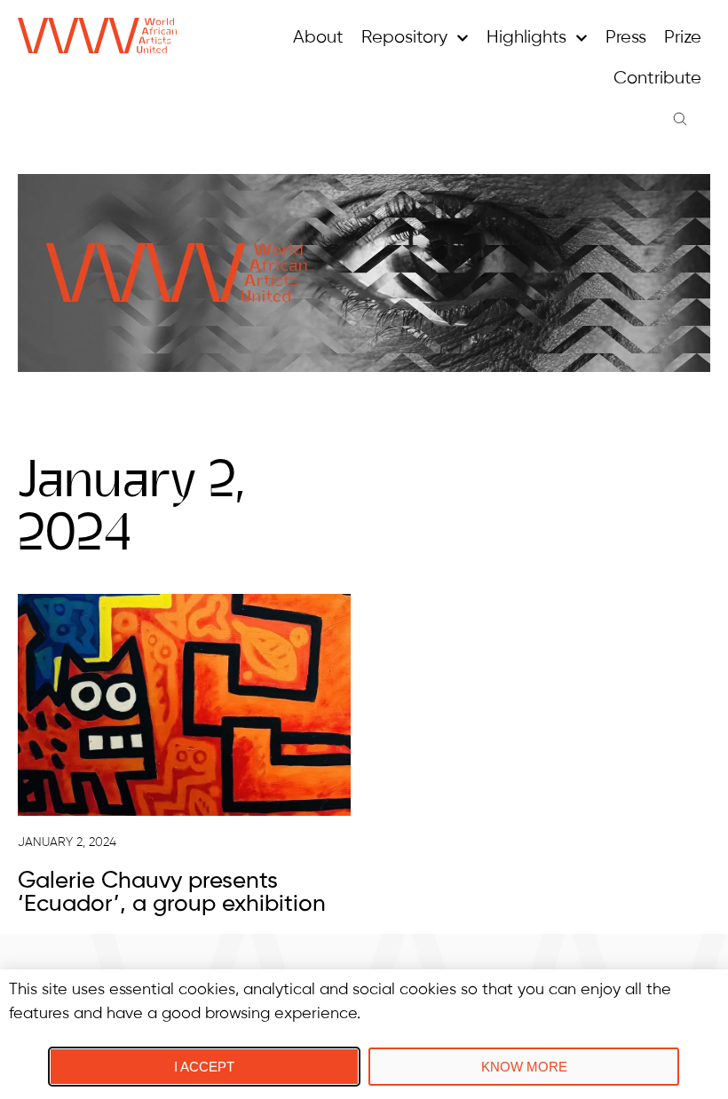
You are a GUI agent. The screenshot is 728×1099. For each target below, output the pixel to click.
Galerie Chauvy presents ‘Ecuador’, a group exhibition (172, 893)
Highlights (526, 37)
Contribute (657, 78)
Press (625, 37)
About (318, 37)
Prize (682, 37)
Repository (404, 37)
